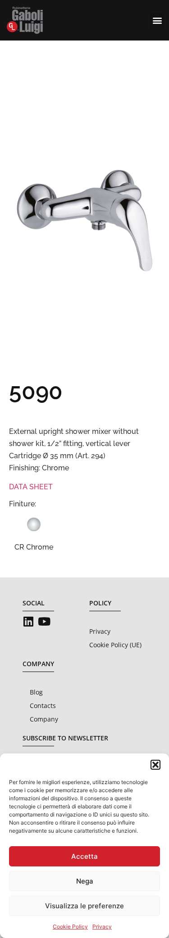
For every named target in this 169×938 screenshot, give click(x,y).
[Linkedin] (28, 621)
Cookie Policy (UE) (115, 644)
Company (44, 719)
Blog (36, 692)
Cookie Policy (70, 926)
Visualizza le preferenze (84, 906)
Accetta (84, 856)
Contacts (43, 705)
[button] (155, 764)
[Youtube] (44, 621)
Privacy (102, 926)
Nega (84, 881)
